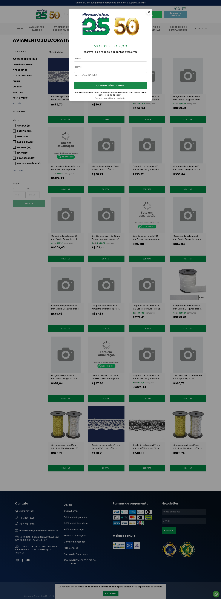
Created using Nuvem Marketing (110, 98)
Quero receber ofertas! (110, 85)
